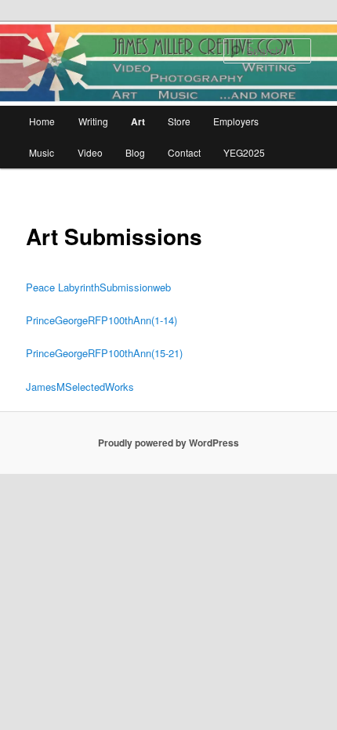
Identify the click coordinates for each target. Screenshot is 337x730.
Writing (93, 121)
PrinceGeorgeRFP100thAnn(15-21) (104, 352)
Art (138, 121)
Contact (184, 152)
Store (179, 121)
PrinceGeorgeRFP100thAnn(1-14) (101, 320)
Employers (236, 121)
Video (90, 152)
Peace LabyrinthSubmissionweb (98, 287)
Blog (135, 152)
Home (42, 121)
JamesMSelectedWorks (80, 386)
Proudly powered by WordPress (168, 442)
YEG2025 (244, 152)
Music (41, 152)
